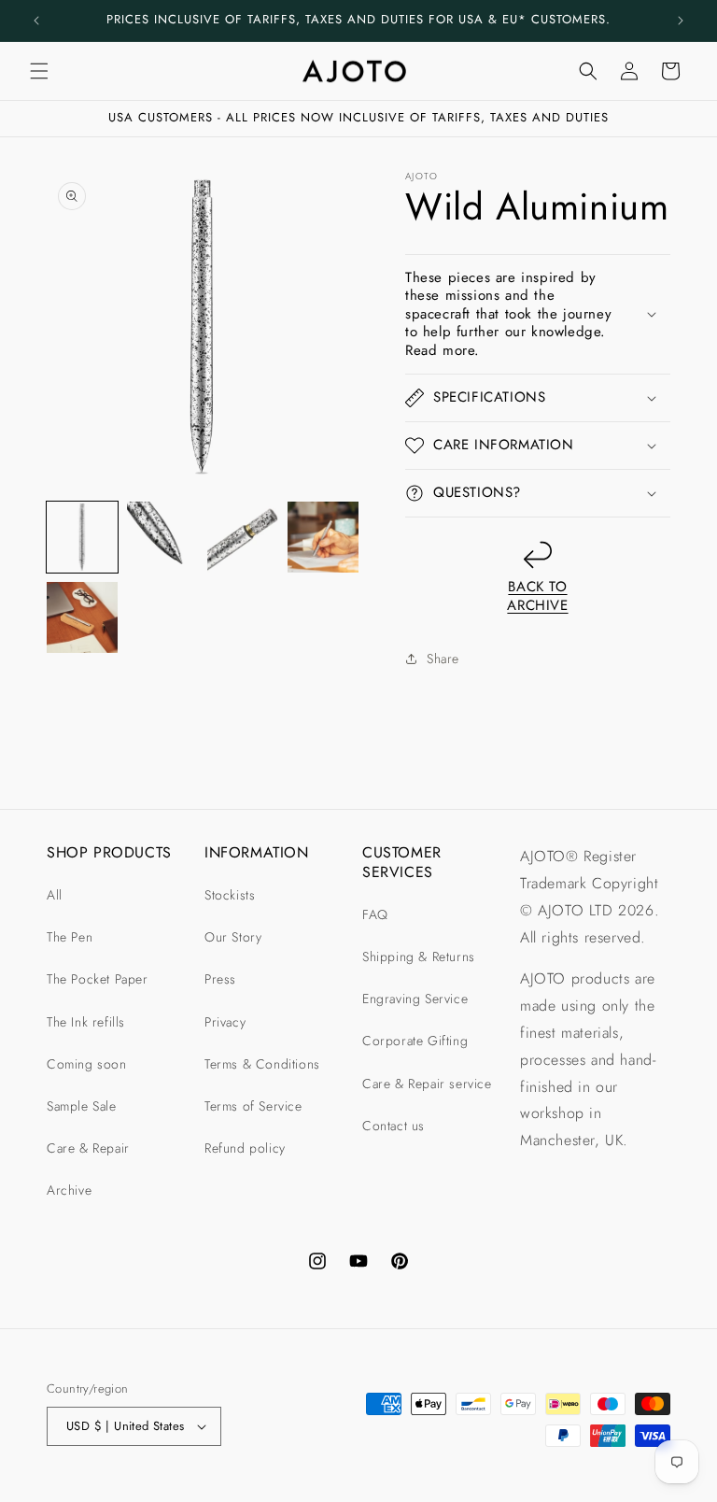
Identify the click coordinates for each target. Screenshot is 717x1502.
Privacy (225, 1022)
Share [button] (443, 658)
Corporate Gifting (415, 1040)
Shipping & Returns (418, 956)
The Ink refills (86, 1022)
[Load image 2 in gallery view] (162, 537)
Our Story (232, 937)
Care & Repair (88, 1148)
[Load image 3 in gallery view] (242, 537)
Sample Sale (82, 1106)
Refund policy (245, 1148)
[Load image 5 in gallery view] (82, 617)
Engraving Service (415, 998)
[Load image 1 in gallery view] (82, 537)
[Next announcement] (680, 20)
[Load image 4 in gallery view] (323, 537)
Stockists (229, 895)
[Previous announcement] (36, 20)
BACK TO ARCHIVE (537, 596)
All (55, 895)
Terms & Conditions (262, 1064)
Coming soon (87, 1064)
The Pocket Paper (97, 979)
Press (220, 979)
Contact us (393, 1125)
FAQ (375, 914)
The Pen (69, 937)
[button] (39, 71)
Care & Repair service (427, 1083)
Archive (69, 1190)
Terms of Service (253, 1106)
